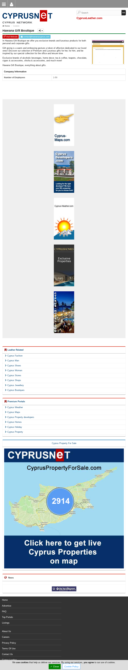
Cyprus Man (13, 360)
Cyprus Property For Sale (64, 443)
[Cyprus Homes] (64, 265)
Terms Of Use (9, 648)
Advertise (6, 606)
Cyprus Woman (14, 370)
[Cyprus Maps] (64, 125)
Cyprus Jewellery (15, 385)
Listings (6, 623)
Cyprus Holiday (14, 427)
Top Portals (7, 617)
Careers (6, 637)
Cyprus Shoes (14, 365)
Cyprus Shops (14, 380)
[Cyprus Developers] (64, 171)
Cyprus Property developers (20, 417)
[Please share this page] (41, 30)
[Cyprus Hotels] (64, 312)
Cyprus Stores (14, 375)
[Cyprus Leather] (26, 12)
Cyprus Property (15, 432)
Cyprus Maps (13, 412)
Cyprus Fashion (14, 355)
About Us (6, 631)
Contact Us (7, 654)
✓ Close (54, 666)
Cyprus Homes (14, 422)
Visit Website (12, 37)
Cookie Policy (71, 666)
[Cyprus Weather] (64, 218)
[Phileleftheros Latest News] (64, 588)
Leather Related (16, 350)
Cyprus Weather (15, 407)
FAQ (4, 611)
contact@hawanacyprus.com (36, 37)
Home (5, 600)
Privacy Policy (9, 643)
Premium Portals (16, 401)
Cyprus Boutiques (15, 390)
